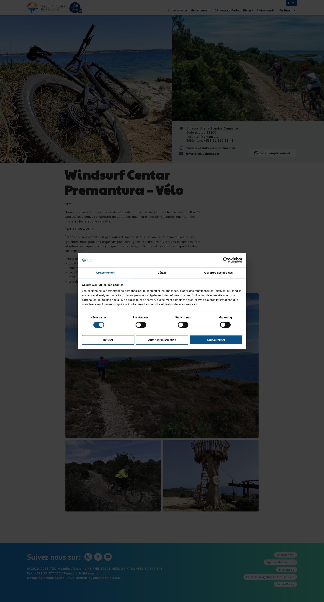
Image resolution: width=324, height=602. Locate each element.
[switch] (141, 325)
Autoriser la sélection (162, 339)
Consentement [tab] (105, 272)
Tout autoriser (216, 339)
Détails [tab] (162, 272)
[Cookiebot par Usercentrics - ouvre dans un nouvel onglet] (225, 260)
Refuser (108, 339)
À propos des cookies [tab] (218, 272)
